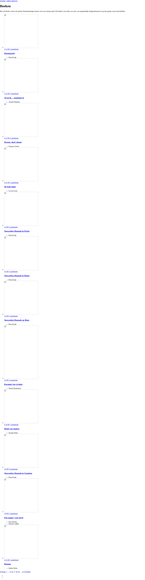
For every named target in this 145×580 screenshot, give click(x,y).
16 (12, 572)
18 (17, 572)
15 (10, 572)
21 (23, 572)
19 (19, 572)
